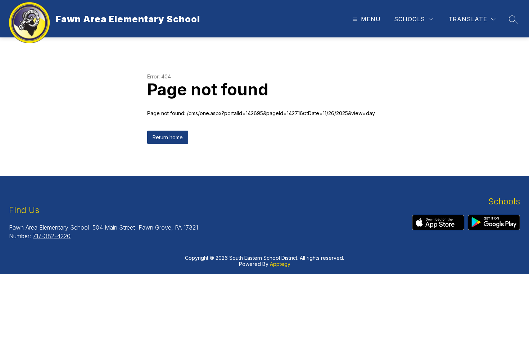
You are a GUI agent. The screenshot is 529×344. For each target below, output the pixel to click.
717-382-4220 (52, 236)
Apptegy (280, 264)
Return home (168, 137)
